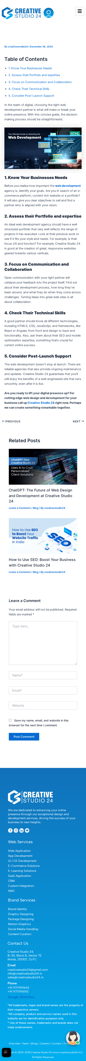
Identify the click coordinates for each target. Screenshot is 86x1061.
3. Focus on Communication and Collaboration (40, 82)
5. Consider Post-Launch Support (31, 95)
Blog (35, 507)
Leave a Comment (20, 507)
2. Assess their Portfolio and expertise (34, 75)
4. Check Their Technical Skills (28, 89)
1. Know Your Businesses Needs (30, 68)
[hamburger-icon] (79, 11)
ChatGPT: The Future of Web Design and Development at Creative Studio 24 (40, 495)
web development (68, 186)
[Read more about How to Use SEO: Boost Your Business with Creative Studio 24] (43, 536)
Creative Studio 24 (41, 403)
